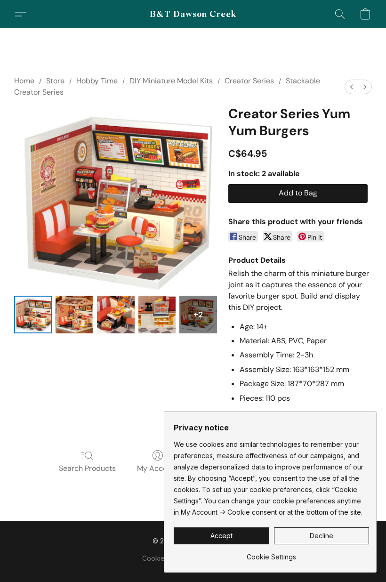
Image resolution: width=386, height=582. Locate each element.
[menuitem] (351, 87)
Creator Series (249, 81)
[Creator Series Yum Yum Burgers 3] (157, 314)
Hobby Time (97, 81)
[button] (193, 14)
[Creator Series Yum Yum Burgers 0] (33, 314)
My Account (157, 468)
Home (24, 81)
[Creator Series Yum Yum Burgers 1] (74, 314)
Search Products (87, 468)
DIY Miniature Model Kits (171, 81)
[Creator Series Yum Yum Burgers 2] (116, 314)
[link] (271, 553)
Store (55, 81)
